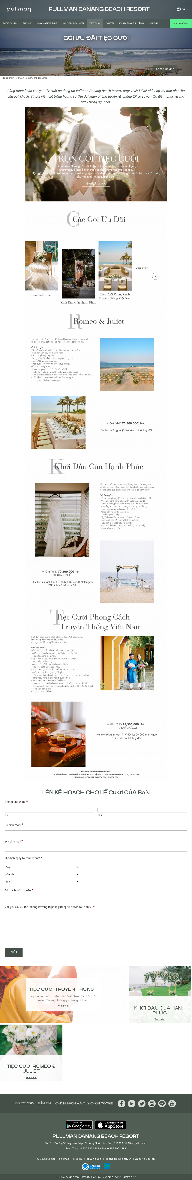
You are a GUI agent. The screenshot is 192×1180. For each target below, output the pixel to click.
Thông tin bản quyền (118, 1158)
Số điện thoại (14, 824)
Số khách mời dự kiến (19, 890)
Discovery (24, 1103)
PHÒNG (27, 23)
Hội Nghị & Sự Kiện (73, 23)
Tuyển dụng (94, 1158)
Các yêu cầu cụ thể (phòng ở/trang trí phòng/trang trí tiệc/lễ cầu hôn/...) (50, 906)
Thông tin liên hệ (16, 801)
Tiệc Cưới (94, 23)
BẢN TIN (44, 1103)
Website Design (145, 1158)
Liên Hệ (77, 1158)
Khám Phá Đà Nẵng (131, 23)
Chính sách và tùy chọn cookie (84, 1103)
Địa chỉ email (14, 841)
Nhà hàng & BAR (47, 23)
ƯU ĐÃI (153, 23)
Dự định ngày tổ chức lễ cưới (24, 857)
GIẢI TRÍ (110, 23)
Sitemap (64, 1158)
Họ (6, 815)
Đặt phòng (180, 23)
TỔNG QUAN (10, 23)
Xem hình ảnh (165, 69)
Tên (100, 815)
